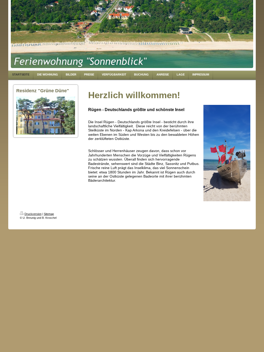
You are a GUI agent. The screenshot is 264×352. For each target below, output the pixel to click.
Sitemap (49, 213)
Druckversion (33, 213)
